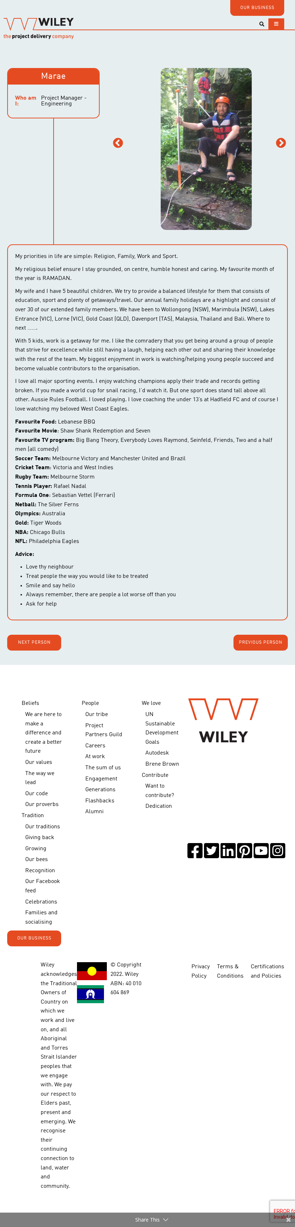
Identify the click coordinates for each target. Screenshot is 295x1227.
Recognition (40, 871)
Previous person (260, 642)
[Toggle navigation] (276, 24)
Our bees (36, 859)
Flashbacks (99, 801)
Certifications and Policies (267, 971)
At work (95, 757)
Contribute (155, 775)
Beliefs (30, 703)
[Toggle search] (261, 24)
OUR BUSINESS (257, 8)
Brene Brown (162, 764)
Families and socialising (41, 917)
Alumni (94, 812)
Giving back (39, 838)
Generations (100, 790)
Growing (35, 849)
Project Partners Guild (103, 730)
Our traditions (42, 827)
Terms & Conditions (230, 971)
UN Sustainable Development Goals (161, 728)
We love (151, 703)
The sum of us (103, 768)
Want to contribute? (159, 790)
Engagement (101, 779)
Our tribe (96, 714)
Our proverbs (42, 804)
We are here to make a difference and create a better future (43, 733)
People (90, 703)
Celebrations (41, 902)
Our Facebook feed (42, 886)
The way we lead (39, 778)
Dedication (158, 806)
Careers (95, 746)
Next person (34, 642)
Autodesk (157, 753)
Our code (36, 794)
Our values (38, 762)
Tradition (33, 816)
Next (281, 143)
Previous (118, 143)
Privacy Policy (200, 971)
